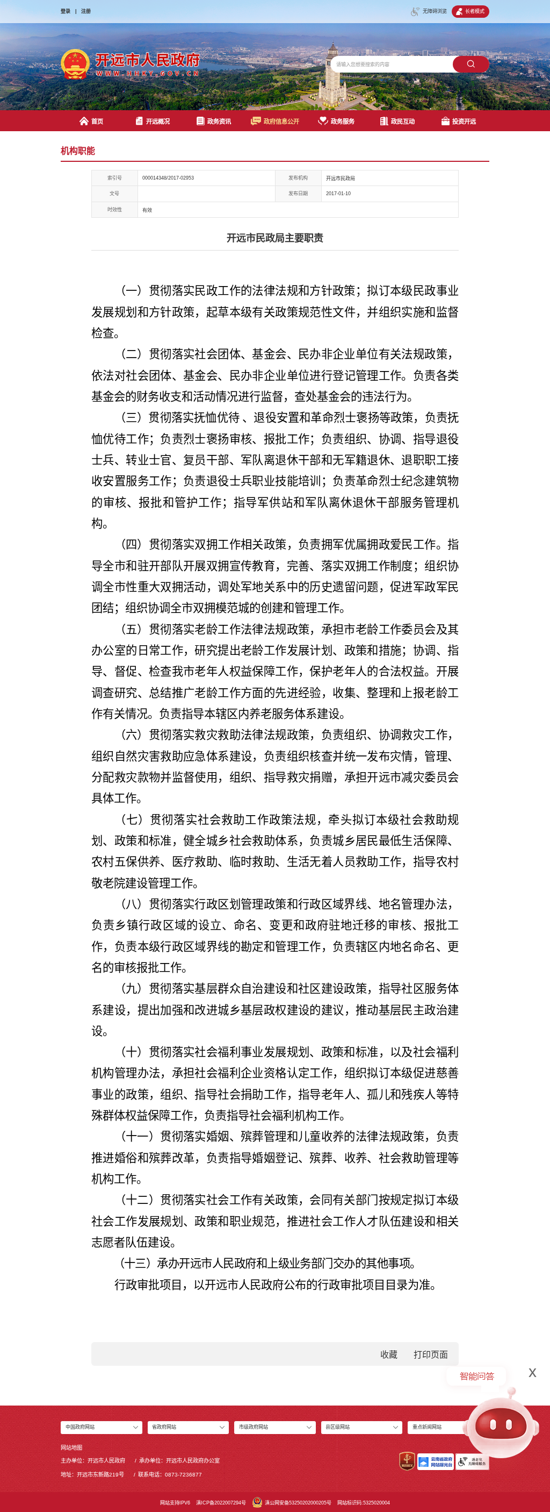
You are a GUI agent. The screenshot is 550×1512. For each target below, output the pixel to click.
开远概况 (158, 121)
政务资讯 (219, 121)
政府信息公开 (281, 121)
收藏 (388, 1354)
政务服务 (342, 121)
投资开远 (464, 121)
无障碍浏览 (435, 11)
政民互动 (403, 121)
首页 (97, 121)
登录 (65, 11)
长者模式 (474, 11)
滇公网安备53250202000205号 (298, 1503)
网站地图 (71, 1448)
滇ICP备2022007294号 (221, 1503)
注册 (86, 11)
